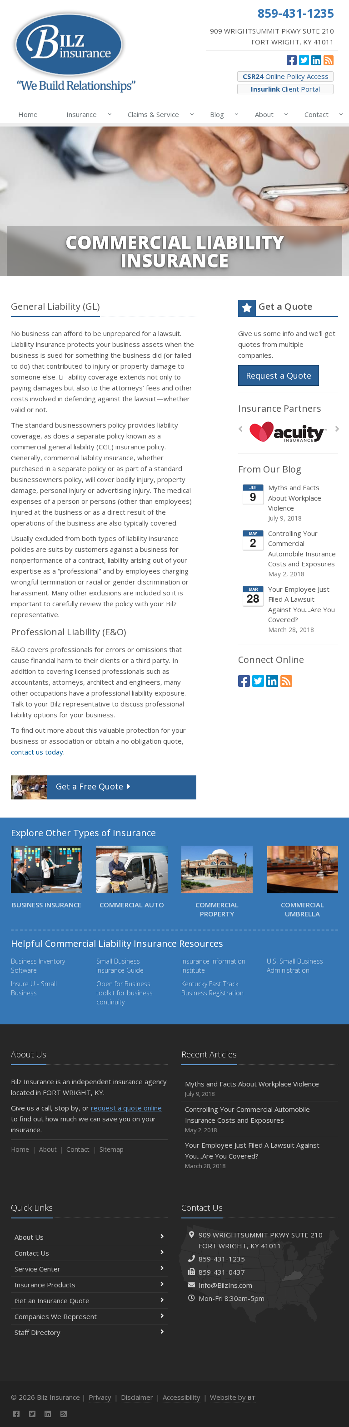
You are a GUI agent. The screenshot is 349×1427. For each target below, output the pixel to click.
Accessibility (181, 1397)
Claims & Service (158, 114)
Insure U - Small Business (34, 988)
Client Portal (285, 88)
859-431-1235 (222, 1258)
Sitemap (112, 1149)
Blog (222, 114)
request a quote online (126, 1107)
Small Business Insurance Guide (120, 965)
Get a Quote (89, 786)
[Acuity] (288, 431)
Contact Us (32, 1252)
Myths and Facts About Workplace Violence (294, 502)
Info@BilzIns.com (225, 1285)
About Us (29, 1237)
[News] (329, 60)
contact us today (37, 751)
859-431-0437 (222, 1271)
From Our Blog (269, 469)
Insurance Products (45, 1284)
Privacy (100, 1397)
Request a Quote (278, 375)
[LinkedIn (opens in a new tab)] (316, 60)
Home (28, 114)
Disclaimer (137, 1397)
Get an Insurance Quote (52, 1300)
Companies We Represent (56, 1316)
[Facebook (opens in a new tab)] (292, 60)
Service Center (37, 1268)
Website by (233, 1397)
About (269, 114)
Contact (321, 114)
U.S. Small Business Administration (295, 965)
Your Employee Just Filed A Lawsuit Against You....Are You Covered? (301, 609)
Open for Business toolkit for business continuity (124, 992)
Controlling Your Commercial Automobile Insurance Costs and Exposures (302, 553)
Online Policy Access (286, 76)
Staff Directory (37, 1332)
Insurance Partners (279, 408)
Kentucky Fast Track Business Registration (212, 988)
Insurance (86, 114)
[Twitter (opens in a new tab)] (304, 60)
